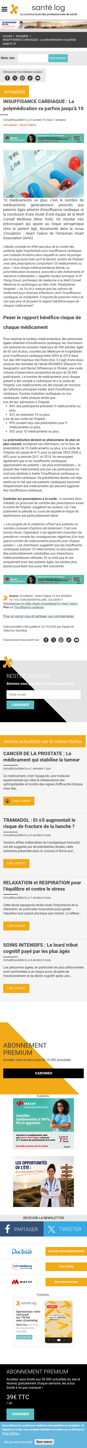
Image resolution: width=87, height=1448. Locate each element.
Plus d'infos (10, 1433)
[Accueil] (14, 9)
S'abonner (20, 705)
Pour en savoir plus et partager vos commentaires (38, 616)
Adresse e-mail (17, 688)
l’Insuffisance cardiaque (29, 607)
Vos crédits (66, 1266)
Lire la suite (21, 801)
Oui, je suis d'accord (18, 1442)
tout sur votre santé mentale (66, 1251)
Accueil (7, 36)
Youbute (37, 77)
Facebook (7, 77)
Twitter (14, 77)
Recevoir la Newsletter (43, 1218)
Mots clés (8, 58)
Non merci (44, 1442)
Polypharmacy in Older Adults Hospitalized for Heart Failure (40, 603)
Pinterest (22, 77)
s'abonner (20, 1414)
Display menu (4, 9)
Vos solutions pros (66, 1282)
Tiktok (30, 77)
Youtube (76, 639)
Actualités (22, 36)
